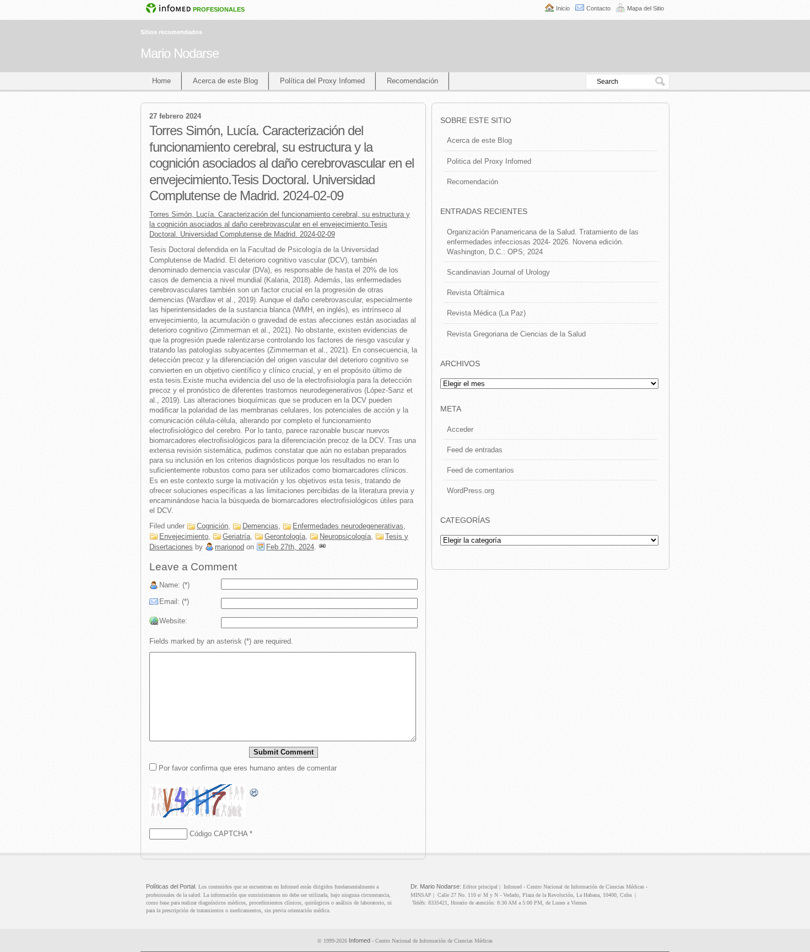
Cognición (212, 526)
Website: (173, 621)
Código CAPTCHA (218, 834)
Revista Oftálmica (475, 292)
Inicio (563, 8)
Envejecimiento (183, 536)
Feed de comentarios (480, 470)
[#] (322, 547)
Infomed (359, 940)
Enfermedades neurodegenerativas (348, 526)
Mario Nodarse (180, 53)
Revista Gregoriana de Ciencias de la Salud (516, 334)
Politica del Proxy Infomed (489, 161)
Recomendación (412, 81)
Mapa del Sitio (645, 8)
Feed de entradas (475, 450)
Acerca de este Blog (225, 81)
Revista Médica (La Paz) (486, 313)
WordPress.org (470, 490)
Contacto (598, 8)
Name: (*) (174, 585)
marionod (229, 547)
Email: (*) (174, 601)
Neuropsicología (345, 536)
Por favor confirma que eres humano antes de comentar (246, 768)
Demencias (260, 526)
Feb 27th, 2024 (290, 547)
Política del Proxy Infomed (322, 81)
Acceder (460, 429)
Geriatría (236, 536)
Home (161, 81)
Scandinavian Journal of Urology (498, 272)
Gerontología (284, 536)
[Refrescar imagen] (255, 793)
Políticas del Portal (170, 886)
